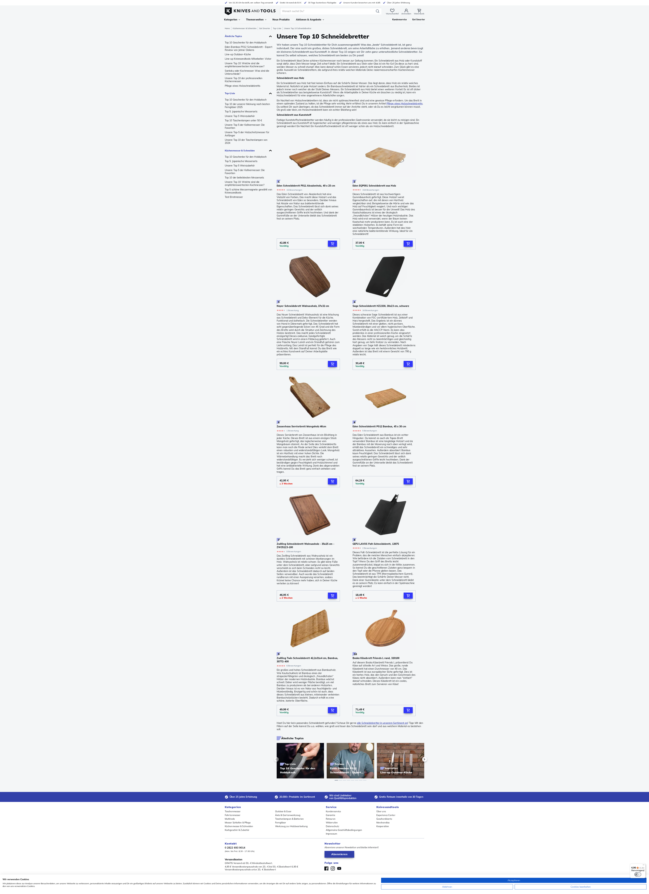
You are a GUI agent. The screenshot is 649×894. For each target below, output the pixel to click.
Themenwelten (255, 19)
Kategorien (230, 19)
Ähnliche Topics (233, 36)
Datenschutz (332, 826)
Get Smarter (264, 28)
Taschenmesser (233, 811)
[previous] (282, 759)
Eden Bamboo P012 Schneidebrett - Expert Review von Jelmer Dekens (248, 48)
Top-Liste (277, 28)
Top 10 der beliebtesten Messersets (244, 177)
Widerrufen (332, 822)
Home (227, 28)
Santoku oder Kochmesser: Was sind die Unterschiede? (247, 72)
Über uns (381, 811)
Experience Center (385, 815)
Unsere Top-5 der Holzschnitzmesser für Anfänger (247, 134)
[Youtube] (339, 868)
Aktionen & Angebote (308, 19)
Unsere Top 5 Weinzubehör (240, 116)
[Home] (250, 10)
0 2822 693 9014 (235, 847)
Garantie (330, 815)
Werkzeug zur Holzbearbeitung (291, 826)
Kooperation (382, 826)
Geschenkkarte (384, 818)
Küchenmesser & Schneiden (244, 28)
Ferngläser (280, 822)
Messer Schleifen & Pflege (238, 822)
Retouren (330, 818)
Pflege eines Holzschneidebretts (242, 85)
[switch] (637, 874)
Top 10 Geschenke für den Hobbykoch (246, 42)
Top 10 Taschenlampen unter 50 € (243, 120)
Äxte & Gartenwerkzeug (288, 815)
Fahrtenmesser (232, 815)
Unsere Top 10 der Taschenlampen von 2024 (246, 141)
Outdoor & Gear (283, 811)
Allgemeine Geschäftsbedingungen (344, 830)
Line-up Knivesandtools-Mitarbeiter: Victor (248, 58)
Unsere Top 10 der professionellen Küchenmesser (243, 80)
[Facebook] (326, 868)
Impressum (331, 833)
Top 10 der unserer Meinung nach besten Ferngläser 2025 (247, 106)
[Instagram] (333, 868)
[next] (418, 759)
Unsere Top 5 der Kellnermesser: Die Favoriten (245, 126)
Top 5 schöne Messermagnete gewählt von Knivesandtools (248, 191)
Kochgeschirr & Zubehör (237, 830)
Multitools (230, 818)
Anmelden (406, 13)
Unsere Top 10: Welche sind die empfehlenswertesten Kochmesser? (244, 65)
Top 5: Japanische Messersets (241, 111)
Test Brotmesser (234, 197)
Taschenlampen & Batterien (289, 818)
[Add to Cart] (332, 244)
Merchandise (383, 822)
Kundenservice (333, 811)
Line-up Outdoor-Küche (238, 54)
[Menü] (644, 866)
